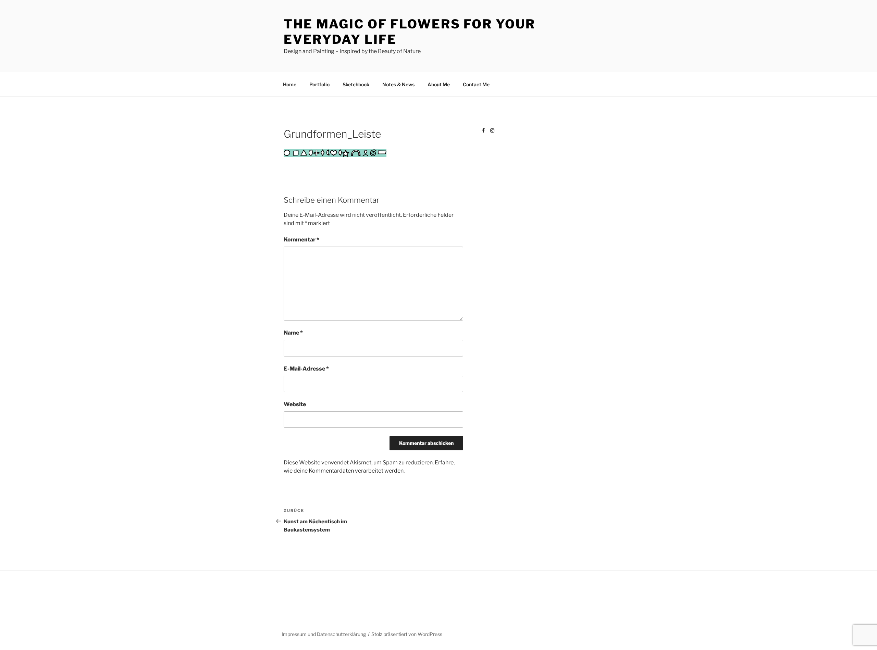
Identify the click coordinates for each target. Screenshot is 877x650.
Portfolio (319, 84)
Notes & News (398, 84)
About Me (439, 84)
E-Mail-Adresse (306, 368)
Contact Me (476, 84)
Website (295, 404)
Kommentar (301, 239)
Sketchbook (356, 84)
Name (293, 332)
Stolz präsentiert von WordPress (406, 634)
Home (289, 84)
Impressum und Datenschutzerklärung (324, 634)
